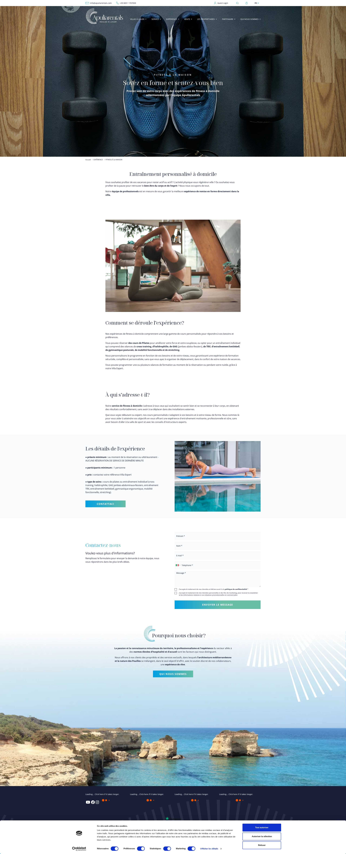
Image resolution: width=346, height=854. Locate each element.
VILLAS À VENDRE (227, 798)
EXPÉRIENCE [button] (171, 19)
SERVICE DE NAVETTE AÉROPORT (193, 819)
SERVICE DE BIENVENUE (189, 806)
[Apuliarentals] (104, 16)
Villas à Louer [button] (137, 19)
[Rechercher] (238, 3)
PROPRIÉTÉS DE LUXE (228, 818)
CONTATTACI (105, 503)
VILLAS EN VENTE (227, 794)
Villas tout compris (189, 802)
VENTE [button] (187, 19)
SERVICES (179, 794)
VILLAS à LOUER (137, 794)
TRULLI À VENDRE (227, 802)
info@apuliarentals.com (101, 3)
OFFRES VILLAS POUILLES (190, 798)
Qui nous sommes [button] (249, 19)
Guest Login (222, 3)
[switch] (141, 848)
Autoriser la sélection (262, 836)
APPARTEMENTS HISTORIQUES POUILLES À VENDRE (238, 808)
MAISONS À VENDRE (228, 814)
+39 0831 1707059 (128, 3)
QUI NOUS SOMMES (173, 674)
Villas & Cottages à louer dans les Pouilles (152, 808)
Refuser (262, 845)
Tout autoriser (261, 827)
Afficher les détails (209, 849)
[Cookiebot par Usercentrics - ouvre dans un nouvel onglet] (79, 849)
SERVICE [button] (155, 19)
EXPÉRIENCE (98, 159)
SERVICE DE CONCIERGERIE (191, 810)
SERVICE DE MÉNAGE (188, 814)
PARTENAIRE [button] (227, 19)
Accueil (88, 159)
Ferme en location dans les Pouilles (148, 816)
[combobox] (178, 565)
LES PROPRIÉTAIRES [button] (206, 19)
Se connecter (246, 3)
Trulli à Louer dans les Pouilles (150, 802)
